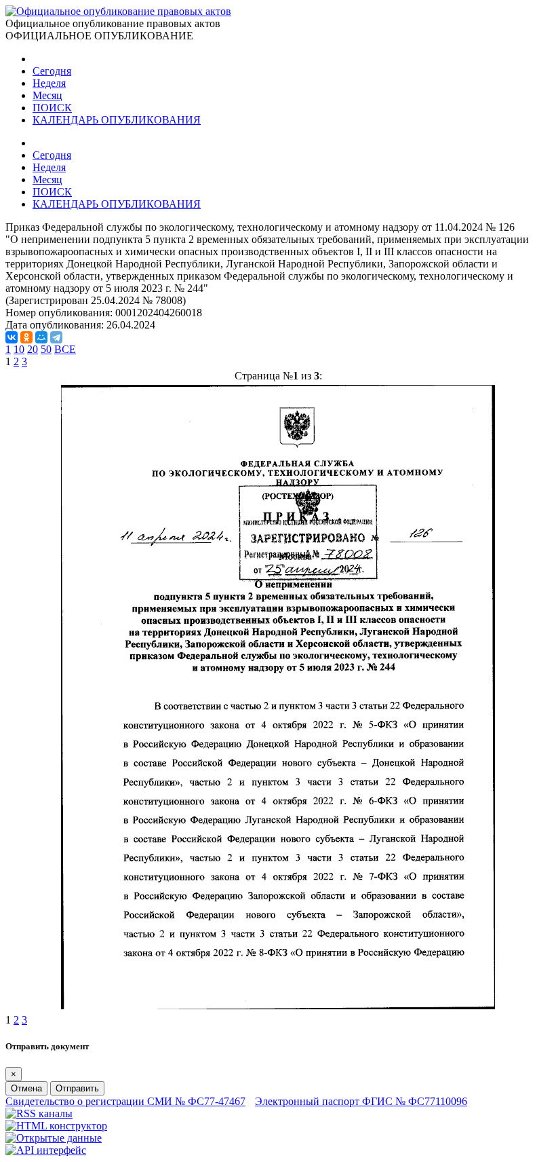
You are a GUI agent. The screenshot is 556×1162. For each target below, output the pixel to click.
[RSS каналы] (39, 1113)
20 (32, 349)
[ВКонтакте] (11, 337)
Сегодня (52, 71)
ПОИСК (52, 107)
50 (46, 349)
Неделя (49, 83)
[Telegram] (56, 337)
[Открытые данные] (53, 1138)
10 (19, 349)
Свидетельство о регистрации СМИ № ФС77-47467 (125, 1101)
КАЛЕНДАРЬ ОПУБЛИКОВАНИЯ (117, 120)
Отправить (77, 1088)
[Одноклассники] (26, 337)
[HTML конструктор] (56, 1125)
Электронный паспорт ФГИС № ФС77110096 (361, 1101)
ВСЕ (65, 349)
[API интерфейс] (45, 1150)
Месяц (47, 95)
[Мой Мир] (41, 337)
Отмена (26, 1088)
